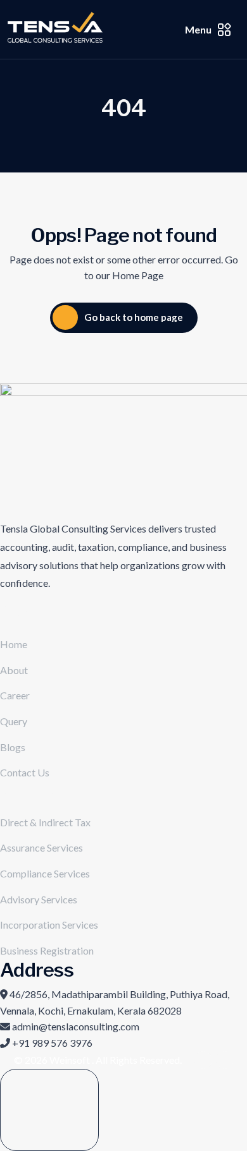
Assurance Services (41, 847)
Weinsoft (70, 1060)
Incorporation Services (49, 925)
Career (15, 695)
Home (13, 644)
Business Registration (47, 950)
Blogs (12, 747)
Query (13, 721)
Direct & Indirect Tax (45, 822)
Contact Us (24, 772)
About (14, 670)
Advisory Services (38, 899)
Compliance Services (45, 873)
